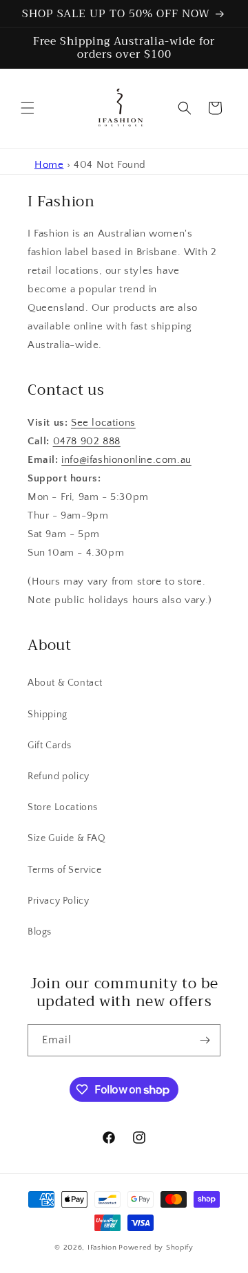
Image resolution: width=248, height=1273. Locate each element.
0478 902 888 (87, 441)
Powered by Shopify (156, 1247)
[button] (27, 108)
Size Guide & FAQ (67, 838)
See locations (103, 422)
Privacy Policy (58, 900)
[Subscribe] (204, 1040)
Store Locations (63, 807)
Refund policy (59, 776)
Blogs (40, 931)
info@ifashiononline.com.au (126, 460)
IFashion (102, 1247)
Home (48, 165)
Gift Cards (50, 745)
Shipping (48, 714)
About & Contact (65, 682)
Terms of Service (65, 869)
